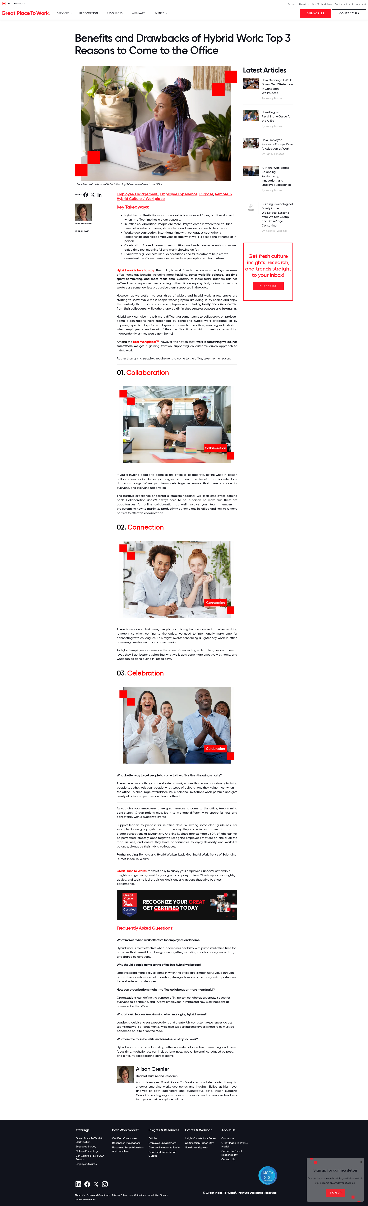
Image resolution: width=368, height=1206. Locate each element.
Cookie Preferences (85, 1199)
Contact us (349, 13)
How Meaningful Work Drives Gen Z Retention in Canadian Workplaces (277, 86)
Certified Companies (124, 1138)
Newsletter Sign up (158, 1195)
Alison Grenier (83, 223)
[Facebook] (87, 1184)
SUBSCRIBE (268, 286)
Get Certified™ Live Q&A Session (90, 1157)
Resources (115, 13)
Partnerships (342, 4)
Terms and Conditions (98, 1195)
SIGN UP (335, 1193)
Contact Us (228, 1159)
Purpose (206, 194)
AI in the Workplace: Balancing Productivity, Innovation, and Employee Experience (276, 176)
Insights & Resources (164, 1130)
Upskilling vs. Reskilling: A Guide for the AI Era (276, 116)
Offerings (82, 1130)
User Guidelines (137, 1195)
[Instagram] (104, 1184)
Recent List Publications (126, 1142)
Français (20, 3)
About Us (304, 4)
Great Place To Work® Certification (89, 1140)
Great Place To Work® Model (234, 1144)
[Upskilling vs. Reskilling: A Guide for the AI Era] (251, 115)
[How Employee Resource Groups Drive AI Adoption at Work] (251, 143)
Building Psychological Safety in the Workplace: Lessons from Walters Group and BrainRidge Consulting (277, 214)
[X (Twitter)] (95, 1184)
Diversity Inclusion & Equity (164, 1147)
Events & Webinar (198, 1130)
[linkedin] (78, 1184)
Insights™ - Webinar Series (200, 1138)
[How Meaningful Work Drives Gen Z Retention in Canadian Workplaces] (251, 83)
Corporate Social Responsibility (231, 1153)
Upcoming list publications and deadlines (128, 1149)
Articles (153, 1138)
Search (292, 4)
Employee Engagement (137, 194)
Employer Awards (86, 1163)
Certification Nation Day (199, 1142)
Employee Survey (86, 1146)
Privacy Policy (119, 1195)
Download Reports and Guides (162, 1154)
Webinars (138, 13)
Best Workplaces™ (125, 1130)
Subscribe (315, 13)
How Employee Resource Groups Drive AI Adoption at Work (277, 144)
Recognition (88, 13)
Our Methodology (322, 4)
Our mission (228, 1138)
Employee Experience (178, 194)
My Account (359, 4)
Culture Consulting (87, 1151)
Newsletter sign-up (196, 1147)
